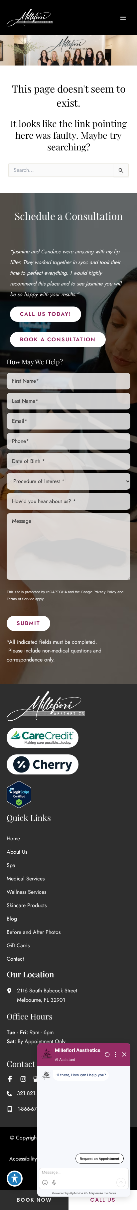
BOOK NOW (34, 1200)
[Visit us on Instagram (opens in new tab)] (23, 1079)
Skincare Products (27, 905)
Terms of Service (20, 598)
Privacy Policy (104, 591)
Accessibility (23, 1159)
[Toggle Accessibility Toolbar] (15, 1179)
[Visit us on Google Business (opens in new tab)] (36, 1079)
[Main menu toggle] (123, 17)
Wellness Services (26, 892)
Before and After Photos (34, 932)
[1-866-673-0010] (30, 1109)
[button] (45, 314)
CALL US (103, 1200)
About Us (17, 852)
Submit (28, 623)
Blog (12, 919)
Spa (11, 865)
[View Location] (12, 990)
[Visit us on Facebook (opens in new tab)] (10, 1079)
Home (13, 838)
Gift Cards (18, 945)
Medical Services (26, 878)
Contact (15, 959)
